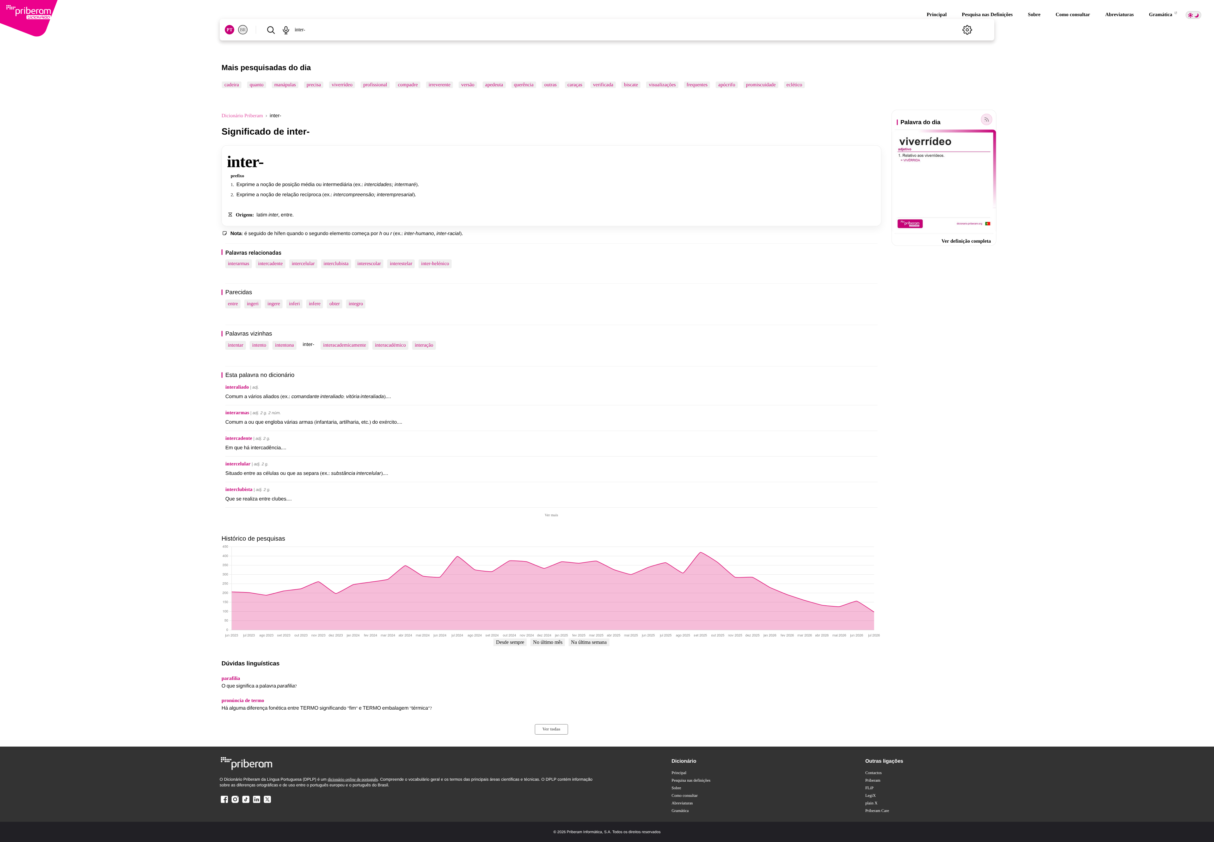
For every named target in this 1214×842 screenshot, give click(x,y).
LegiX (870, 795)
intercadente (270, 263)
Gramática (1161, 14)
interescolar (369, 263)
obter (334, 303)
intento (259, 345)
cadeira (231, 85)
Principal (937, 14)
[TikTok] (245, 802)
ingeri (253, 303)
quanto (257, 85)
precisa (314, 85)
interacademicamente (344, 345)
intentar (235, 345)
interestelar (401, 263)
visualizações (662, 85)
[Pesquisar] (271, 30)
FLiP (869, 787)
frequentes (697, 85)
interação (424, 345)
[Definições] (967, 30)
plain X (871, 803)
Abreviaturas (1119, 14)
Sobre (1034, 14)
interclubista (335, 263)
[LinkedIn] (256, 802)
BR (243, 29)
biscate (631, 85)
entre (233, 303)
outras (550, 85)
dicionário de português (353, 779)
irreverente (440, 85)
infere (315, 303)
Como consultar (1073, 14)
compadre (408, 85)
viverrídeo (342, 85)
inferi (294, 303)
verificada (603, 85)
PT (229, 29)
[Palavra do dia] (986, 119)
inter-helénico (435, 263)
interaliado (237, 387)
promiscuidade (761, 85)
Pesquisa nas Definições (987, 14)
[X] (267, 802)
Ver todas (551, 729)
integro (356, 303)
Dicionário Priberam (242, 115)
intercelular (303, 263)
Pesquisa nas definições (690, 780)
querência (523, 85)
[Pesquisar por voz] (286, 30)
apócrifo (726, 85)
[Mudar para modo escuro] (1193, 15)
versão (468, 85)
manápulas (285, 85)
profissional (375, 85)
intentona (284, 345)
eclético (794, 85)
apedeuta (494, 85)
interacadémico (390, 345)
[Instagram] (235, 802)
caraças (574, 85)
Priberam (872, 780)
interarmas (238, 263)
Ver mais (551, 515)
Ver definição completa (966, 241)
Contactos (873, 772)
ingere (273, 303)
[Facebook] (224, 802)
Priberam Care (877, 810)
